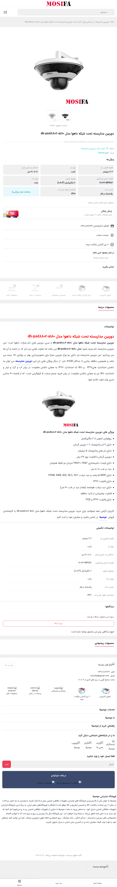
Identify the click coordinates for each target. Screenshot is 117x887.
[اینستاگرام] (110, 745)
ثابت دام (77, 22)
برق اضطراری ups (53, 818)
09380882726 (104, 671)
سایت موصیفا (64, 809)
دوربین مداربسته (102, 22)
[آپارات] (98, 745)
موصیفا (103, 517)
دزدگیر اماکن (80, 818)
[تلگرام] (87, 745)
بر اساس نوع (88, 22)
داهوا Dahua (103, 152)
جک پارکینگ (68, 818)
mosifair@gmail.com (99, 675)
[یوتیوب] (75, 745)
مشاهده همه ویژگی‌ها (21, 192)
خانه (112, 22)
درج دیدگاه (58, 623)
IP (107, 148)
